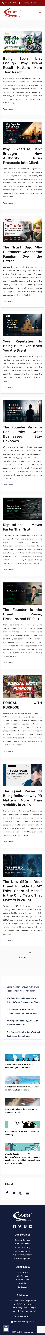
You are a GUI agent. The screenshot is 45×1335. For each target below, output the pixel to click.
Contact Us (22, 1287)
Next (22, 957)
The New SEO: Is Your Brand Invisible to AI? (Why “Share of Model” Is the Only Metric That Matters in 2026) (22, 891)
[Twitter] (19, 1226)
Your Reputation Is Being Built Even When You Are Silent (22, 346)
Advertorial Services (22, 1244)
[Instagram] (25, 1226)
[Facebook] (14, 1226)
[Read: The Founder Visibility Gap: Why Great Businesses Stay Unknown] (22, 411)
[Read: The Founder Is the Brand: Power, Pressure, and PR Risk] (22, 593)
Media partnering (22, 1247)
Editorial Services (22, 1240)
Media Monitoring (22, 1251)
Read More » (8, 108)
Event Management (22, 1258)
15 (30, 952)
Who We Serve (22, 1279)
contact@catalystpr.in (30, 3)
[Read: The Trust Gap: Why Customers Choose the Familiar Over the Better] (22, 229)
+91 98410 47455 (11, 3)
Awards (22, 1283)
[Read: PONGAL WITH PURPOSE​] (22, 686)
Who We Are (22, 1272)
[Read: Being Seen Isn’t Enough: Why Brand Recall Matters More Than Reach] (22, 42)
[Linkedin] (30, 1226)
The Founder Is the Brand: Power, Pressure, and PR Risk (22, 614)
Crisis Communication (22, 1255)
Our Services (22, 1276)
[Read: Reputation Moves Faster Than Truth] (22, 508)
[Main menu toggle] (40, 13)
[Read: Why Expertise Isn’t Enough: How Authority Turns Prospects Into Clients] (22, 133)
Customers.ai (17, 1322)
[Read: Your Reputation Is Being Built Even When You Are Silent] (22, 325)
